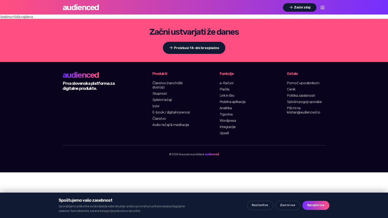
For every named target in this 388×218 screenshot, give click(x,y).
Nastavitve (260, 205)
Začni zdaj (299, 7)
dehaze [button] (322, 7)
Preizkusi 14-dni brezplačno (194, 48)
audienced (81, 7)
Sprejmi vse (315, 205)
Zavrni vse (287, 205)
